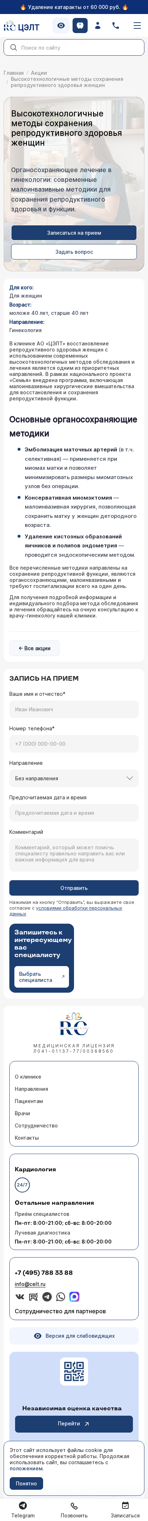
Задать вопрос (74, 252)
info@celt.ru (30, 1284)
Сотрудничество (36, 1125)
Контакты (27, 1138)
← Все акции (34, 648)
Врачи (22, 1113)
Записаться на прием (74, 233)
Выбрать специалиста (35, 977)
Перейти (69, 1423)
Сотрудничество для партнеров (60, 1311)
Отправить (74, 888)
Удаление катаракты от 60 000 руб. (74, 7)
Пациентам (29, 1101)
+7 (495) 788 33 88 (44, 1273)
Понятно (26, 1483)
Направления (31, 1089)
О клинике (28, 1077)
